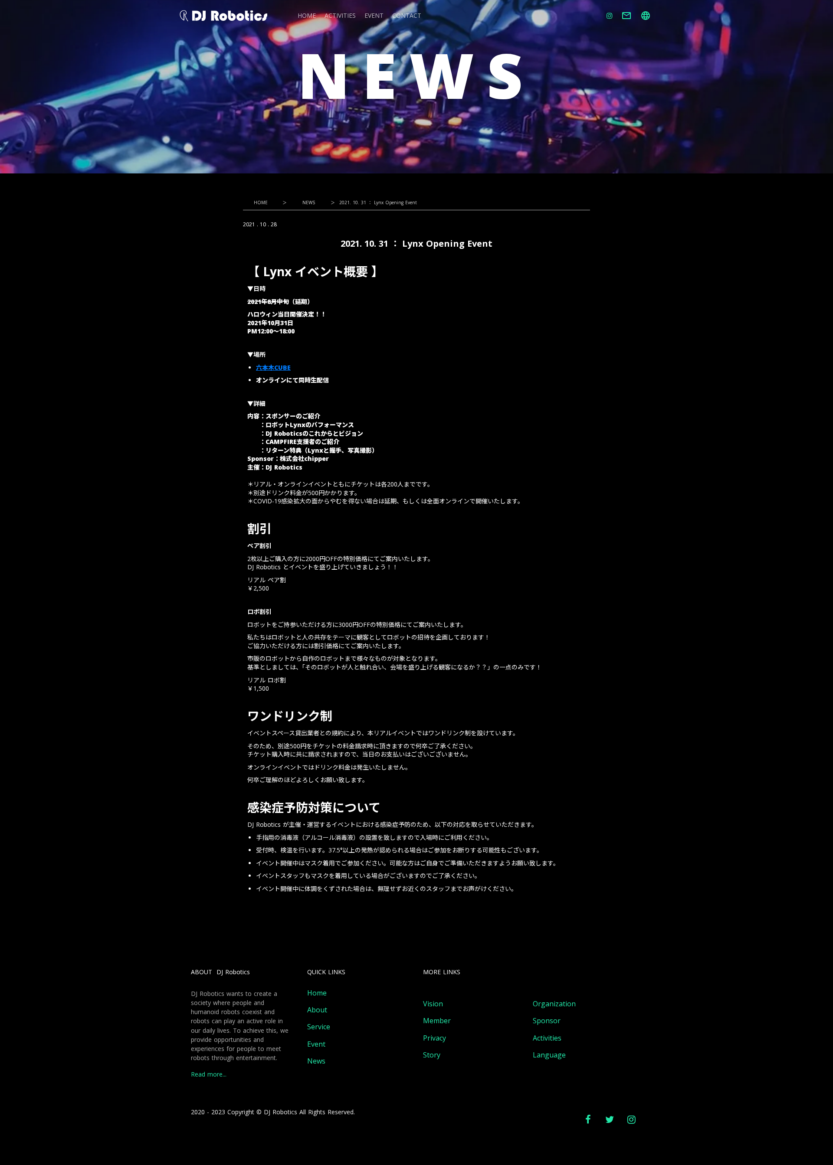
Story (431, 1055)
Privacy (434, 1038)
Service (318, 1027)
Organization (554, 1004)
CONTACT (406, 16)
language (645, 15)
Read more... (208, 1074)
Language (549, 1055)
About (317, 1010)
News (316, 1061)
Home (317, 993)
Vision (433, 1004)
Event (316, 1044)
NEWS (308, 202)
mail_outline (626, 15)
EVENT (374, 16)
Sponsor (547, 1021)
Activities (547, 1038)
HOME (307, 16)
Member (437, 1021)
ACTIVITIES (340, 16)
